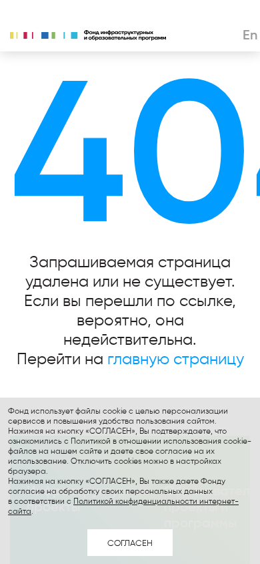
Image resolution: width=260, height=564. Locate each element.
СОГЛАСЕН (130, 542)
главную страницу (175, 358)
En (250, 35)
